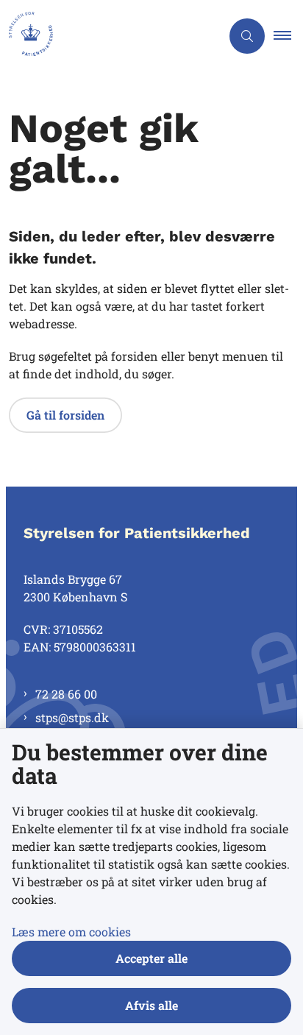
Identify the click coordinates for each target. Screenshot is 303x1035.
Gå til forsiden (65, 415)
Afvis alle (151, 1005)
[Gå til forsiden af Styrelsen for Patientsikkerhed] (110, 36)
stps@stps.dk (72, 717)
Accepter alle (151, 958)
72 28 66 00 (66, 694)
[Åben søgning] (247, 36)
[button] (288, 36)
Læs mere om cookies (71, 931)
